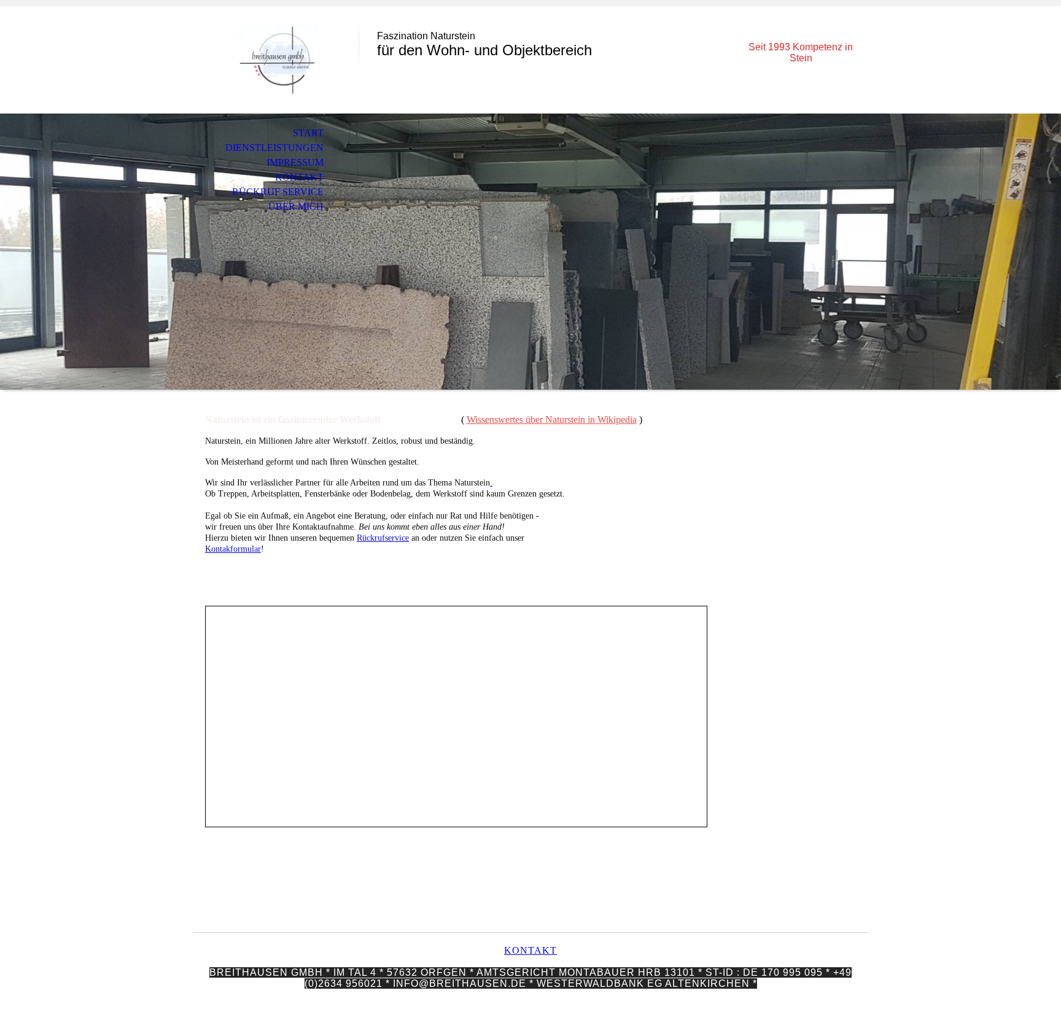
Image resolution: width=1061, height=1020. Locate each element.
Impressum (295, 162)
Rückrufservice (383, 538)
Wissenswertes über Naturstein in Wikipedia (552, 419)
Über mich (296, 206)
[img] (276, 60)
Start (308, 133)
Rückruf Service (278, 192)
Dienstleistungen (274, 147)
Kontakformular (233, 549)
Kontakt (299, 177)
